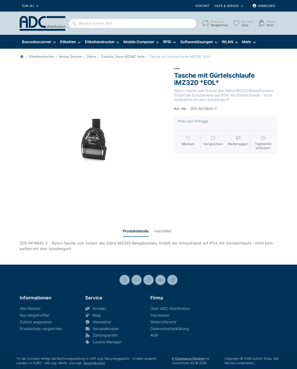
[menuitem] (39, 42)
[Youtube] (160, 280)
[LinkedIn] (172, 280)
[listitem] (93, 139)
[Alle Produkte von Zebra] (177, 68)
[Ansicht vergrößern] (93, 139)
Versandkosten (94, 363)
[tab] (136, 231)
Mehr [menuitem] (246, 41)
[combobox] (31, 5)
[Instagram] (137, 280)
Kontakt (203, 6)
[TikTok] (148, 280)
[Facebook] (124, 280)
